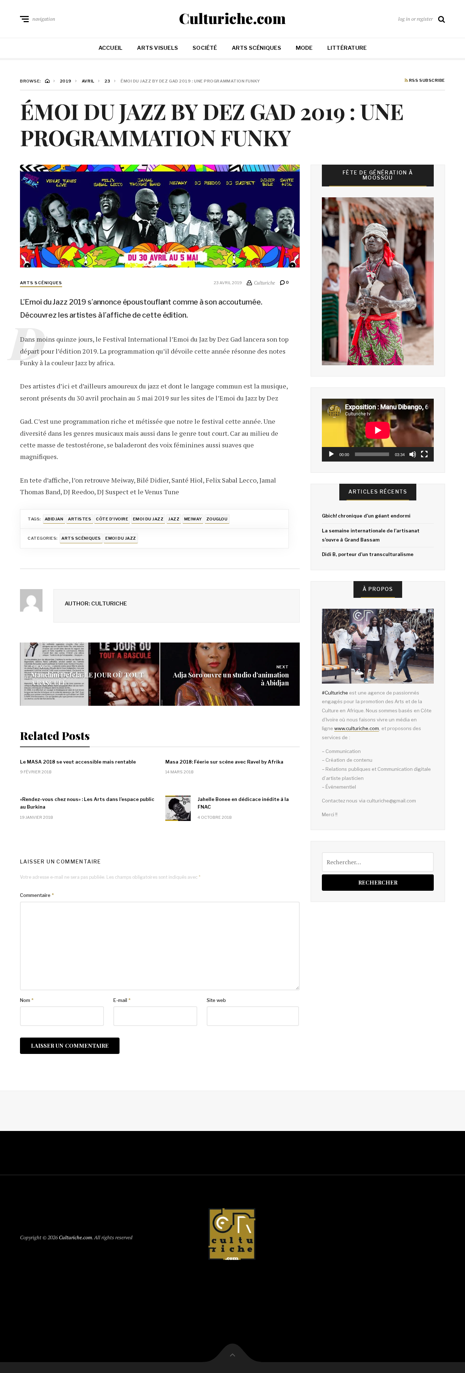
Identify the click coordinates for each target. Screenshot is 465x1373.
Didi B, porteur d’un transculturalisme (367, 554)
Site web (216, 1000)
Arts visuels (157, 48)
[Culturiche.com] (232, 1236)
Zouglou (217, 519)
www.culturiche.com (356, 728)
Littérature (347, 48)
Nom (26, 1000)
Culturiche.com (232, 18)
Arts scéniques (256, 48)
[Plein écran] (424, 454)
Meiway (193, 519)
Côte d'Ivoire (112, 519)
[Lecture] (331, 454)
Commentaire (37, 895)
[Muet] (412, 454)
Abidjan (54, 519)
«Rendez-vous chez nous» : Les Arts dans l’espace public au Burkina (87, 803)
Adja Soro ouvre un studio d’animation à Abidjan (231, 679)
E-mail (121, 1000)
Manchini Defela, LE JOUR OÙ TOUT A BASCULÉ (87, 679)
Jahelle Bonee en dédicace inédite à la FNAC (243, 803)
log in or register (415, 18)
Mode (304, 48)
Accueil (110, 48)
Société (205, 48)
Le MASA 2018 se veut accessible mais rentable (78, 762)
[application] (378, 430)
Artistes (79, 519)
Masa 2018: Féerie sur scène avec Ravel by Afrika (224, 762)
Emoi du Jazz (148, 519)
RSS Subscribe (426, 80)
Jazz (173, 519)
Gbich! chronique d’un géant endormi (366, 516)
